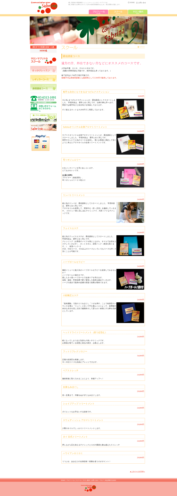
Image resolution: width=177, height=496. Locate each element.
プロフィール (70, 480)
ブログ (102, 480)
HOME (132, 2)
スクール (79, 480)
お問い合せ (142, 2)
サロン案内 (86, 480)
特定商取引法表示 (110, 480)
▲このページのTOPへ (137, 471)
